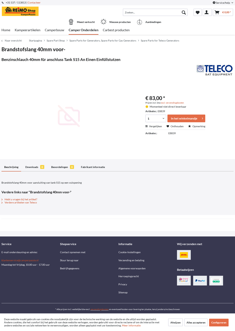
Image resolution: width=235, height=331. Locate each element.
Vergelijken (155, 126)
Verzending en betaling (131, 260)
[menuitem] (155, 12)
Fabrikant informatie (93, 167)
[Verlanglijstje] (198, 12)
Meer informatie (131, 325)
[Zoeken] (184, 12)
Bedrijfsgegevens (69, 268)
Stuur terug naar (69, 260)
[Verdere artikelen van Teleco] (215, 70)
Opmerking (198, 126)
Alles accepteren (196, 322)
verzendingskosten (100, 309)
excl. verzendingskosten (172, 102)
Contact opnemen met (72, 252)
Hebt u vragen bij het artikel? (20, 199)
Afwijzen (175, 322)
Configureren (218, 322)
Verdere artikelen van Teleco (20, 202)
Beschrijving (11, 167)
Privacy (122, 284)
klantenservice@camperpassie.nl (20, 260)
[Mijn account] (207, 12)
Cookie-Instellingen (129, 252)
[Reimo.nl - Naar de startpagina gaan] (30, 10)
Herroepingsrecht (128, 276)
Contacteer (34, 2)
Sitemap (123, 292)
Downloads (34, 167)
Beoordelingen (62, 167)
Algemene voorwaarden (132, 268)
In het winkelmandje (184, 118)
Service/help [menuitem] (223, 2)
